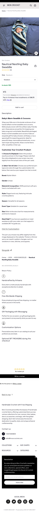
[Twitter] (14, 501)
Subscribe (19, 482)
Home (4, 10)
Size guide (5, 250)
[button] (31, 5)
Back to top (6, 395)
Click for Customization (10, 229)
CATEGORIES (24, 450)
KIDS (10, 257)
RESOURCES (6, 450)
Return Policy (6, 271)
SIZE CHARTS (24, 445)
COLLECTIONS (7, 445)
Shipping (13, 95)
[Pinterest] (31, 501)
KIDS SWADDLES (20, 257)
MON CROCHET (10, 510)
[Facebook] (8, 501)
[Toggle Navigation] (4, 5)
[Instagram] (19, 501)
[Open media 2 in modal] (19, 36)
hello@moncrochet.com (14, 438)
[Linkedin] (25, 501)
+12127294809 (11, 434)
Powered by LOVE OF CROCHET (25, 510)
